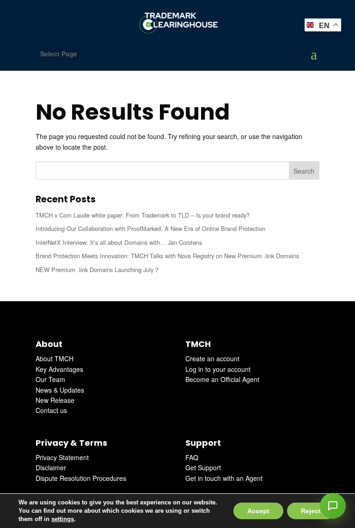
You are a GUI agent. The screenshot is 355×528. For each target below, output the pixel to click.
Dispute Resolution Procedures (81, 478)
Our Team (50, 379)
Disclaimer (51, 467)
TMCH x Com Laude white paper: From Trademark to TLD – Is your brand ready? (143, 215)
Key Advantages (59, 369)
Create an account (212, 358)
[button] (333, 506)
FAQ (191, 457)
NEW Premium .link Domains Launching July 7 (97, 269)
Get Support (203, 467)
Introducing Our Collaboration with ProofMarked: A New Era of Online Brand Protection (150, 228)
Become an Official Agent (222, 379)
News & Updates (60, 389)
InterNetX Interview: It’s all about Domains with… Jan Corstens (119, 242)
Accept (258, 511)
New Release (55, 400)
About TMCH (54, 358)
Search (304, 171)
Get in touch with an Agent (224, 478)
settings (62, 519)
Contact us (51, 410)
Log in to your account (218, 369)
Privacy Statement (62, 457)
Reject (311, 511)
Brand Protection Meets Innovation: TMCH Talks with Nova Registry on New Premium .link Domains (167, 255)
